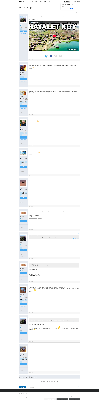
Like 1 (60, 57)
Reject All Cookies (62, 399)
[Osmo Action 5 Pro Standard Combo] (21, 300)
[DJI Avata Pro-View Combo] (23, 193)
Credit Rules (78, 386)
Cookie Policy (58, 397)
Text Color (22, 377)
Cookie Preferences (40, 390)
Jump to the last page (31, 387)
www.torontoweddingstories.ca (35, 218)
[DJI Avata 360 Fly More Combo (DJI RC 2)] (21, 193)
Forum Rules (45, 390)
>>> (21, 164)
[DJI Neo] (21, 102)
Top (79, 390)
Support (77, 390)
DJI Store (67, 390)
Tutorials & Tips (30, 1)
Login (53, 381)
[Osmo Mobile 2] (23, 77)
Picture (29, 377)
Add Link (32, 377)
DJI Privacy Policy (33, 390)
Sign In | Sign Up (77, 1)
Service (49, 1)
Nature (26, 12)
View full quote (76, 238)
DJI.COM (64, 390)
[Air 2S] (26, 162)
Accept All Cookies (74, 399)
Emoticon (35, 377)
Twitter (46, 57)
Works (41, 1)
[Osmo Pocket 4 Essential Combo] (21, 359)
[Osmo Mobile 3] (21, 77)
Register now (56, 381)
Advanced (78, 376)
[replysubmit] (22, 387)
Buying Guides (72, 390)
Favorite (56, 57)
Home (20, 12)
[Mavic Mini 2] (21, 29)
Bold (20, 377)
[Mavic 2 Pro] (26, 300)
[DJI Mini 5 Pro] (21, 133)
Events (45, 1)
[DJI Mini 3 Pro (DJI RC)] (23, 102)
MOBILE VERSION (58, 390)
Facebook (51, 57)
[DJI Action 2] (26, 102)
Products (36, 1)
